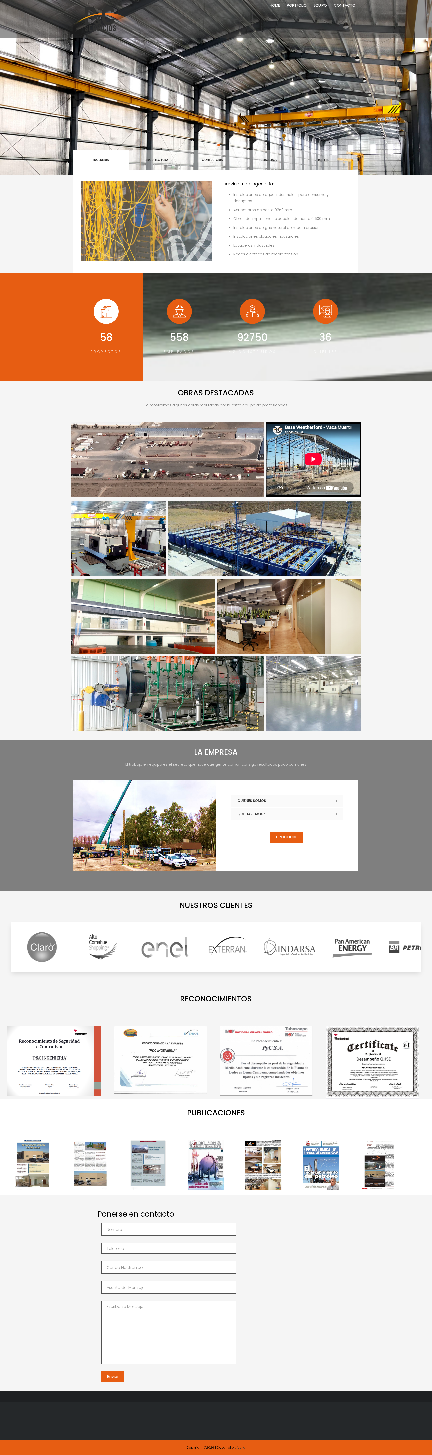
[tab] (287, 801)
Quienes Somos (252, 800)
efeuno (240, 1447)
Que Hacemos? (251, 813)
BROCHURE (287, 837)
